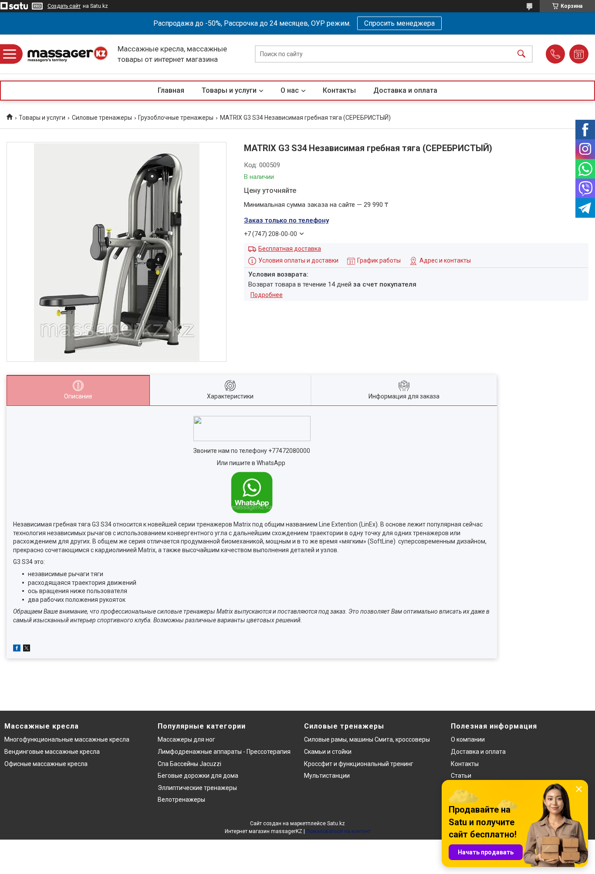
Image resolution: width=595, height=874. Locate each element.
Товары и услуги (229, 90)
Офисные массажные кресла (46, 763)
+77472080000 (289, 450)
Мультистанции (327, 775)
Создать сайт (64, 6)
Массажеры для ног (186, 739)
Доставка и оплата (405, 90)
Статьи (461, 775)
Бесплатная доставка (289, 248)
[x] (26, 649)
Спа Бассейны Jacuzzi (189, 763)
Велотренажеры (181, 799)
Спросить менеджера (399, 23)
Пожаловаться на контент (338, 831)
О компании (468, 739)
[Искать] (521, 54)
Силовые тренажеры (102, 117)
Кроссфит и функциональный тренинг (358, 763)
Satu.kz (336, 823)
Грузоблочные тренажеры (175, 117)
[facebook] (16, 649)
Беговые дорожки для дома (198, 775)
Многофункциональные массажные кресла (66, 739)
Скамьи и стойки (328, 751)
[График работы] (578, 54)
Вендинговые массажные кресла (52, 751)
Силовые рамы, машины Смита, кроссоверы (367, 739)
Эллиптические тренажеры (197, 787)
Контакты (339, 90)
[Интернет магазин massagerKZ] (67, 54)
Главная (171, 90)
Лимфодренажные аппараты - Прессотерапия (224, 751)
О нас (290, 90)
